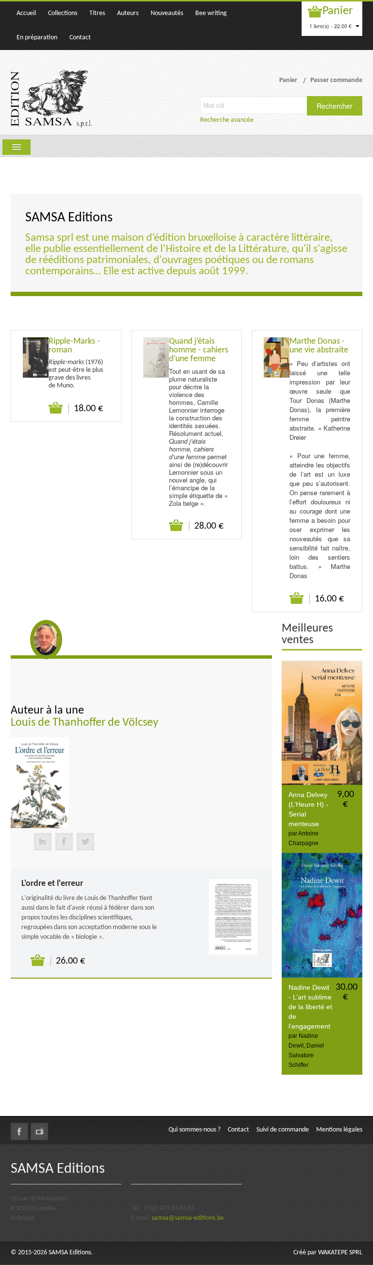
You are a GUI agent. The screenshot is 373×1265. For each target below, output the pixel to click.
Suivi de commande (282, 1129)
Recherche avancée (227, 120)
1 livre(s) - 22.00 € (331, 26)
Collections (62, 13)
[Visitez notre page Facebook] (19, 1131)
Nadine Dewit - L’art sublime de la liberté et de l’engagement (310, 1006)
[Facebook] (64, 841)
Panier (337, 11)
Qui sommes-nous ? (194, 1129)
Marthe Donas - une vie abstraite (318, 346)
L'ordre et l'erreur (52, 883)
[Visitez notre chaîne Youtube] (39, 1131)
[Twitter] (85, 841)
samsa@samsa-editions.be (188, 1218)
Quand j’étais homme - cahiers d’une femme (198, 350)
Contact (80, 37)
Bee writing (211, 13)
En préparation (37, 37)
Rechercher (335, 106)
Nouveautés (167, 13)
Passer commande (336, 80)
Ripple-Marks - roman (74, 346)
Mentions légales (339, 1129)
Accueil (26, 13)
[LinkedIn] (42, 841)
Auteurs (127, 13)
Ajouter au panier (56, 408)
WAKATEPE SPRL (340, 1252)
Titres (97, 13)
